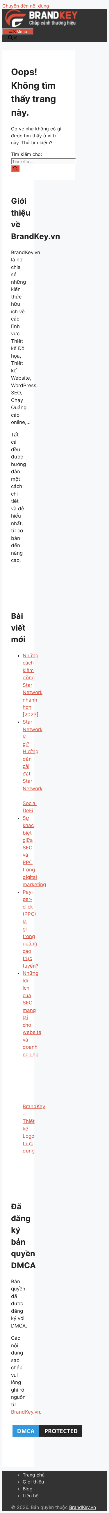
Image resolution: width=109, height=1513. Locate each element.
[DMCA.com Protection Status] (47, 1436)
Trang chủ (33, 1475)
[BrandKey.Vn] (41, 25)
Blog (28, 1489)
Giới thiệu (33, 1482)
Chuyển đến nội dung (25, 6)
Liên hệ (30, 1496)
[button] (12, 38)
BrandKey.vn (25, 1412)
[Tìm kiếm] (15, 168)
